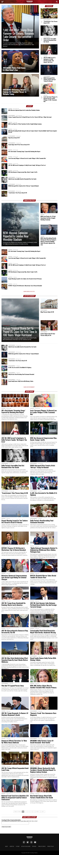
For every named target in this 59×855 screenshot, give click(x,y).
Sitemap (17, 846)
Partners (34, 846)
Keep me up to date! (6, 826)
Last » (42, 811)
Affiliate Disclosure (25, 846)
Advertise (12, 846)
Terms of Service (42, 846)
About (6, 846)
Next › (37, 811)
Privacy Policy (50, 846)
